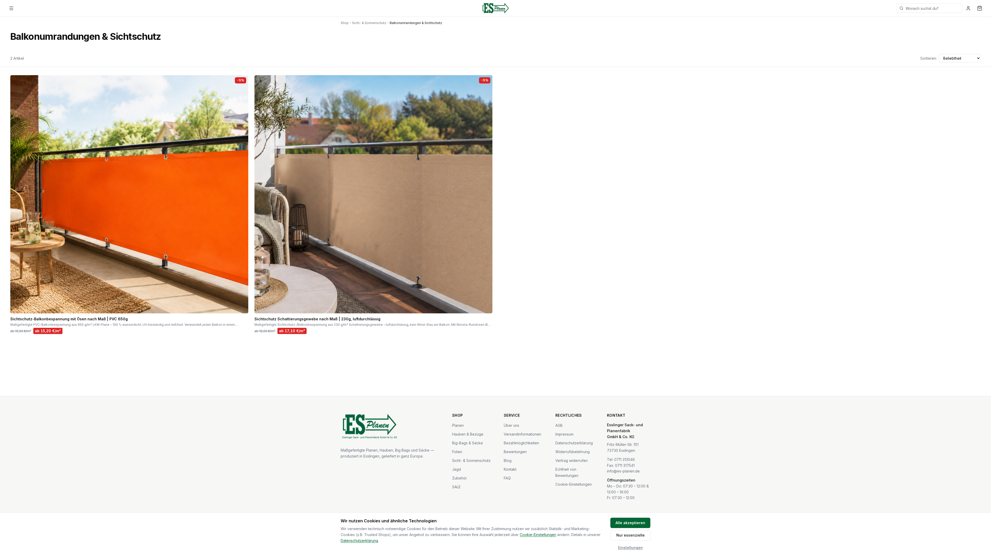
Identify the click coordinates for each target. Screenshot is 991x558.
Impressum (564, 434)
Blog (508, 460)
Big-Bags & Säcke (467, 443)
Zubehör (459, 478)
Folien (457, 452)
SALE (456, 487)
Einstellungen (630, 547)
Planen (458, 425)
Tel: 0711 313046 (621, 459)
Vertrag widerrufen (571, 460)
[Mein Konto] (968, 8)
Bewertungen (515, 452)
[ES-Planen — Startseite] (495, 8)
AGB (559, 425)
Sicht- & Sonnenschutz (369, 23)
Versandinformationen (522, 434)
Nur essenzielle (630, 535)
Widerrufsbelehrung (572, 452)
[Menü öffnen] (11, 8)
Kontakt (510, 469)
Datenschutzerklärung (574, 443)
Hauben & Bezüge (467, 434)
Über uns (511, 425)
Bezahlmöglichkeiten (521, 443)
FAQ (507, 478)
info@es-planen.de (623, 471)
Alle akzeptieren (630, 523)
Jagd (456, 469)
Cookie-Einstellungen (573, 484)
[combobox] (929, 8)
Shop (345, 23)
